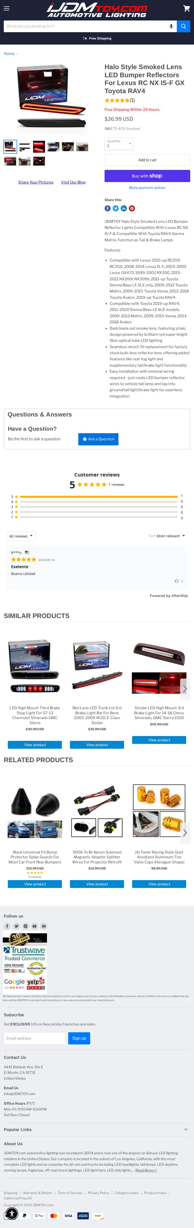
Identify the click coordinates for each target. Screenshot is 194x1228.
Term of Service (70, 1193)
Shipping (10, 1193)
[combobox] (90, 26)
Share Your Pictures (36, 182)
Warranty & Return (37, 1193)
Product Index (155, 1193)
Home (9, 54)
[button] (171, 26)
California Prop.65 (18, 1198)
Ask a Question (101, 439)
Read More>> (146, 1170)
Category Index (127, 1193)
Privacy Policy (98, 1193)
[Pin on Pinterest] (132, 208)
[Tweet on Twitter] (116, 208)
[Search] (183, 26)
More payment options (147, 188)
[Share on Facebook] (108, 208)
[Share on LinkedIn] (124, 208)
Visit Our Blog (73, 182)
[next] (185, 689)
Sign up (79, 1038)
